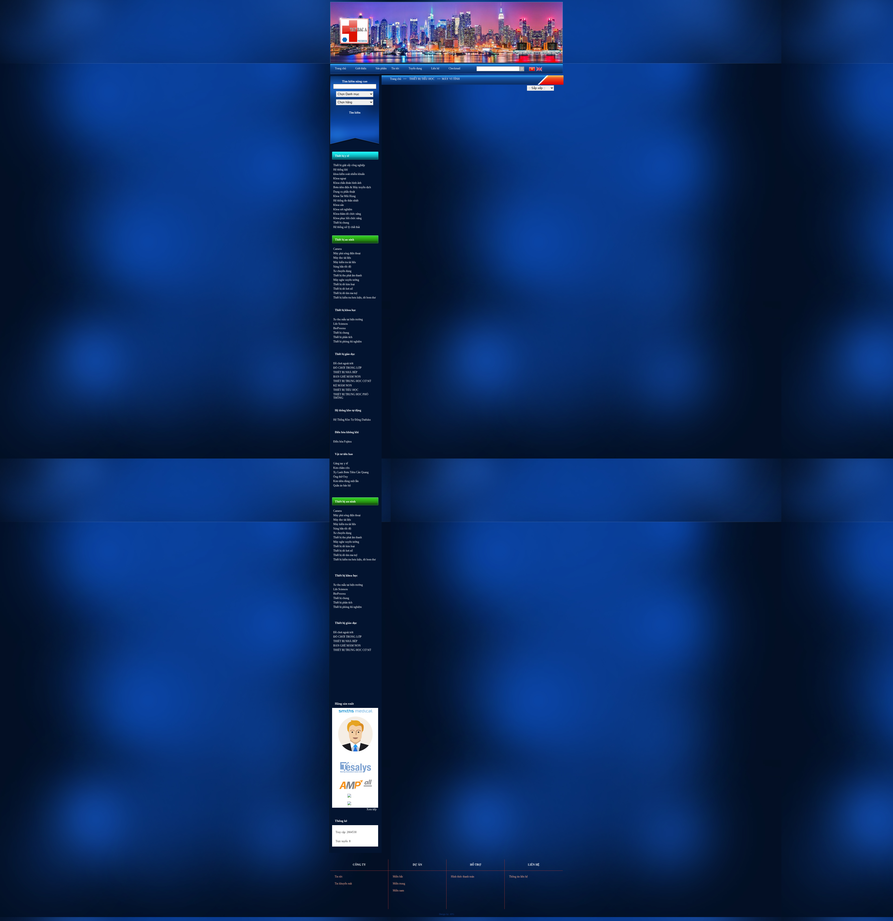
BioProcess (339, 328)
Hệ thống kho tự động (348, 410)
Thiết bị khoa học (345, 310)
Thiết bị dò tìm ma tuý (345, 293)
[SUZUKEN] (349, 796)
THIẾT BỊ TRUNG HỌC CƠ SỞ (352, 381)
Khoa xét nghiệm (342, 209)
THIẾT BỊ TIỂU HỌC (345, 390)
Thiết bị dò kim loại (344, 284)
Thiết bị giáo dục (345, 354)
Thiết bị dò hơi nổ (343, 288)
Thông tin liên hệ (518, 876)
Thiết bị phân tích (342, 337)
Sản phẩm (381, 68)
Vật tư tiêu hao (344, 454)
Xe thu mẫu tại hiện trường (348, 319)
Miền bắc (398, 876)
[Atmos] (355, 750)
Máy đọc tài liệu (342, 257)
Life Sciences (340, 323)
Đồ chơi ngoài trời (343, 363)
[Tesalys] (355, 775)
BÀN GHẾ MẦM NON (347, 376)
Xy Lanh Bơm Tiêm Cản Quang (351, 472)
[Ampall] (355, 789)
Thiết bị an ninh (344, 239)
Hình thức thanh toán (462, 876)
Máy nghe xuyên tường (346, 279)
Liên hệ (435, 68)
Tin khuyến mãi (343, 883)
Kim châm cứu (341, 467)
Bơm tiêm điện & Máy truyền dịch (352, 187)
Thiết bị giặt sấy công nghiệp (349, 165)
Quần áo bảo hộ (342, 485)
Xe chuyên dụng (342, 271)
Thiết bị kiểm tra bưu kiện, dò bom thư (354, 297)
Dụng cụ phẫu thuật (344, 191)
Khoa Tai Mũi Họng (344, 196)
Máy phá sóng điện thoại (346, 253)
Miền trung (399, 883)
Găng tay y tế (340, 463)
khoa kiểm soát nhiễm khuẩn (349, 174)
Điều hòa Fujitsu (342, 441)
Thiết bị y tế (342, 155)
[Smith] (355, 712)
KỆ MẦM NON (342, 385)
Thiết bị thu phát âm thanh (347, 275)
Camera (337, 249)
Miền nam (398, 890)
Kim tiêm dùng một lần (346, 481)
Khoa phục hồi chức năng (347, 218)
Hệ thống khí (340, 169)
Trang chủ (340, 68)
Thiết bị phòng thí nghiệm (347, 341)
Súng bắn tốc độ (342, 266)
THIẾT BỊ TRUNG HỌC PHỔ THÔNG (350, 396)
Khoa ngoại (339, 178)
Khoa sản (338, 205)
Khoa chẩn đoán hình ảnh (347, 182)
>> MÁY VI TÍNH (447, 78)
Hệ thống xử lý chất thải (346, 227)
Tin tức (395, 68)
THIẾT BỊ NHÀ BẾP (345, 372)
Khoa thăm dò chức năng (347, 213)
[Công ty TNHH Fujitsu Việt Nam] (349, 804)
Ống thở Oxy (340, 476)
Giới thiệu (360, 68)
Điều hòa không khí (347, 432)
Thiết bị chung (341, 222)
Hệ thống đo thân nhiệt (345, 200)
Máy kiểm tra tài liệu (344, 262)
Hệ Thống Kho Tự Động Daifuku (352, 419)
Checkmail (454, 68)
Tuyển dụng (415, 68)
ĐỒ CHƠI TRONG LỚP (347, 367)
